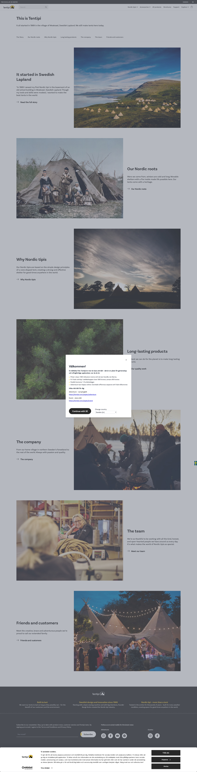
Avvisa (166, 766)
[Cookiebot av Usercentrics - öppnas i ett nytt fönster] (27, 768)
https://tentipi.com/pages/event (81, 401)
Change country (101, 409)
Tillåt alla (166, 753)
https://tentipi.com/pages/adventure (82, 394)
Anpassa (165, 759)
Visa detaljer (45, 768)
